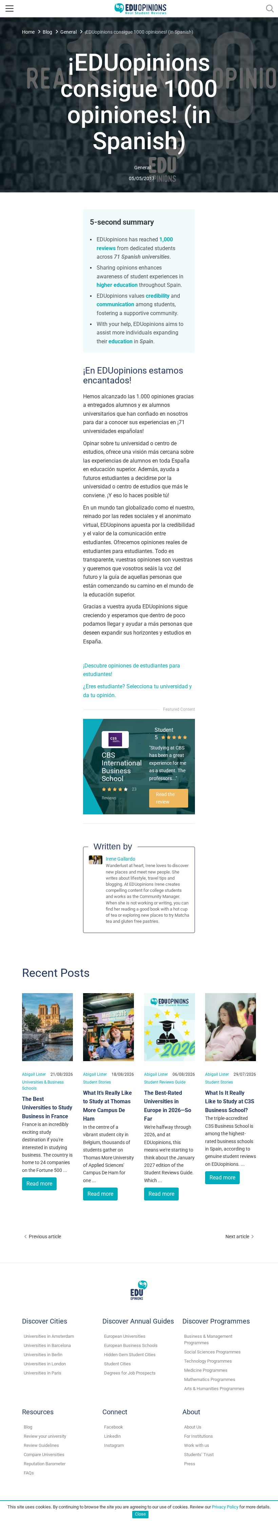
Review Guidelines (41, 1445)
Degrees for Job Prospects (130, 1373)
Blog (47, 32)
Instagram (114, 1445)
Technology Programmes (208, 1361)
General (68, 32)
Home (28, 32)
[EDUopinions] (140, 8)
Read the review (165, 798)
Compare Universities (44, 1454)
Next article (237, 1236)
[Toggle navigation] (9, 8)
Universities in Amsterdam (49, 1336)
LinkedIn (112, 1436)
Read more (39, 1183)
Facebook (113, 1427)
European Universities (124, 1336)
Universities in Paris (42, 1373)
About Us (192, 1427)
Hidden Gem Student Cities (130, 1354)
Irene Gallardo (120, 859)
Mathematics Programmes (209, 1379)
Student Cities (117, 1363)
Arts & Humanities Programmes (214, 1388)
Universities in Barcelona (47, 1345)
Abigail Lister (34, 1074)
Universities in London (45, 1363)
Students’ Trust (199, 1454)
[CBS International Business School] (115, 739)
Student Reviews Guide (164, 1082)
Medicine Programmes (205, 1370)
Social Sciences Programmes (212, 1351)
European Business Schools (131, 1345)
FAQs (29, 1472)
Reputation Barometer (44, 1463)
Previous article (45, 1236)
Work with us (196, 1445)
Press (189, 1463)
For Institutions (198, 1436)
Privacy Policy (225, 1506)
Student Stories (97, 1082)
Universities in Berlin (43, 1354)
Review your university (45, 1436)
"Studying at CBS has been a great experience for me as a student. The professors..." (167, 763)
